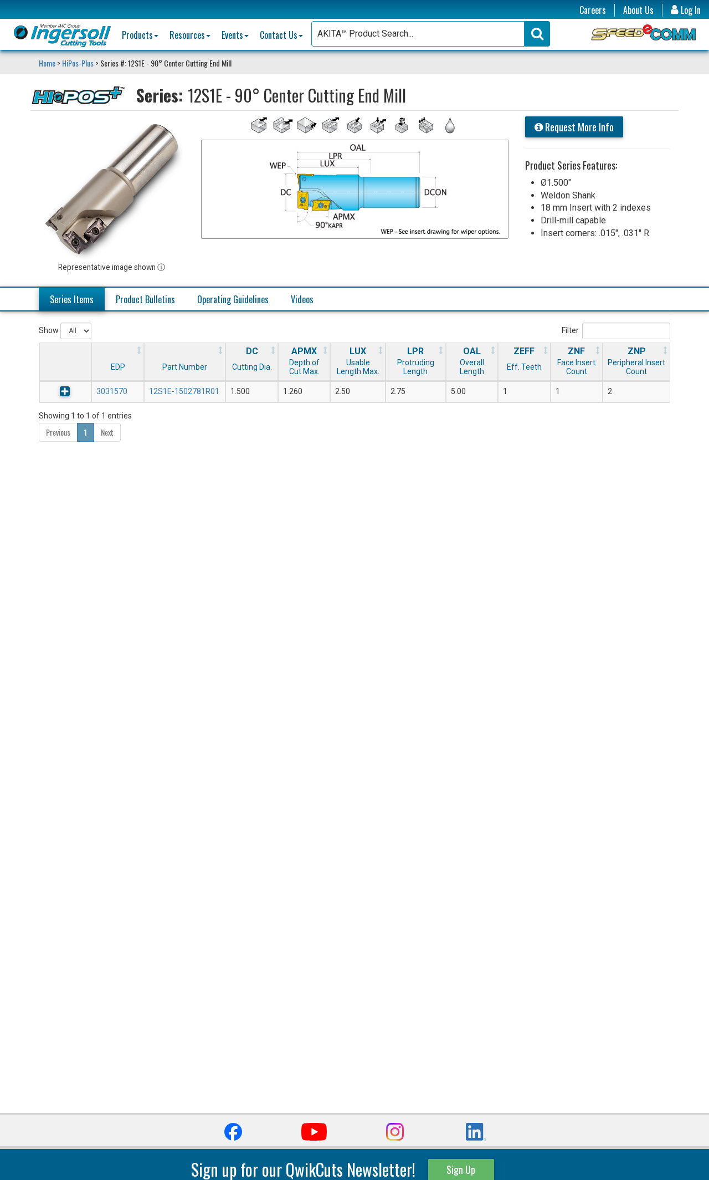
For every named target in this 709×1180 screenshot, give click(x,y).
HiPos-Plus (78, 63)
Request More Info (578, 127)
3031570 (111, 391)
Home (48, 63)
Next (107, 432)
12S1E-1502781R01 (184, 391)
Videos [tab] (302, 299)
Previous (58, 432)
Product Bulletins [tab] (145, 299)
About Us (638, 10)
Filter (570, 330)
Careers (592, 10)
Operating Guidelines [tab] (233, 299)
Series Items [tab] (72, 299)
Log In (690, 10)
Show (49, 330)
